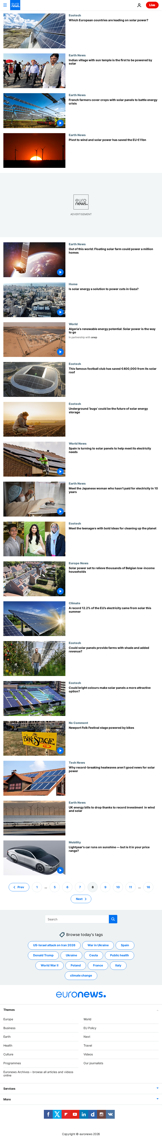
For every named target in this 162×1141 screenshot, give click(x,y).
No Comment (78, 722)
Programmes (12, 1063)
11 (130, 887)
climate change (81, 975)
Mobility (75, 842)
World (73, 324)
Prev (21, 887)
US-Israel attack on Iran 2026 (54, 945)
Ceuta (93, 955)
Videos (88, 1054)
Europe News (78, 563)
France (98, 965)
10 (118, 887)
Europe (8, 1019)
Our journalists (93, 1063)
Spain (125, 945)
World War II (49, 965)
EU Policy (90, 1028)
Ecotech (75, 15)
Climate (74, 603)
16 (148, 887)
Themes (9, 1009)
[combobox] (81, 919)
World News (77, 443)
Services (9, 1088)
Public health (119, 955)
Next (79, 898)
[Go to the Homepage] (15, 5)
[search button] (113, 919)
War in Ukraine (98, 945)
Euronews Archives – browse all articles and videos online (38, 1073)
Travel (88, 1045)
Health (7, 1045)
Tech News (77, 762)
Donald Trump (43, 955)
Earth (7, 1036)
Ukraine (71, 955)
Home (73, 284)
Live (152, 5)
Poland (76, 965)
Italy (118, 965)
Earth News (77, 55)
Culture (8, 1054)
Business (9, 1028)
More (7, 1099)
